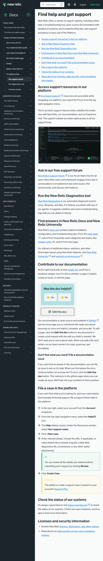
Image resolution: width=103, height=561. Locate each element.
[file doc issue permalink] (46, 358)
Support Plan (61, 488)
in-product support (50, 95)
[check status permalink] (88, 499)
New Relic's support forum (51, 175)
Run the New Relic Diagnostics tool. (59, 48)
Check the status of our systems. (57, 71)
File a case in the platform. (54, 67)
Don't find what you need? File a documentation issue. (68, 62)
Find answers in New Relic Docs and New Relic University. (70, 53)
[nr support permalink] (53, 90)
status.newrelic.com (78, 504)
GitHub (92, 320)
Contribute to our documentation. (58, 57)
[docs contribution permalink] (89, 264)
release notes (45, 241)
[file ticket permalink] (79, 388)
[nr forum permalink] (84, 170)
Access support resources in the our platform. (64, 39)
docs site (54, 229)
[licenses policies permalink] (91, 521)
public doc (73, 269)
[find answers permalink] (64, 224)
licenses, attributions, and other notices (79, 526)
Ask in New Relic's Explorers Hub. (58, 43)
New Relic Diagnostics (49, 201)
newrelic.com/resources (68, 256)
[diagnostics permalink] (92, 196)
